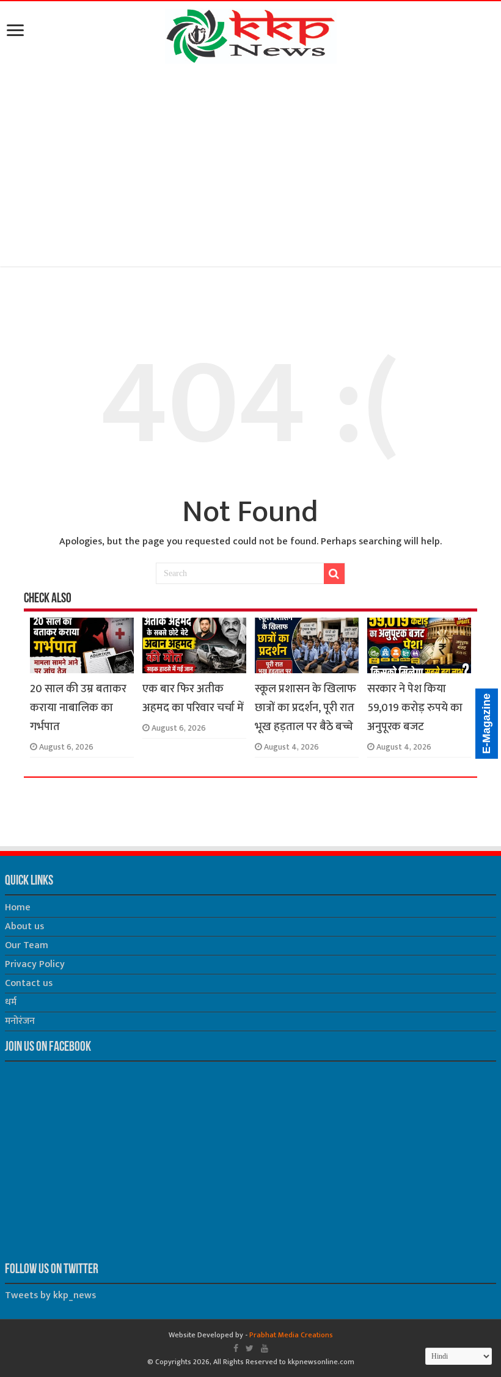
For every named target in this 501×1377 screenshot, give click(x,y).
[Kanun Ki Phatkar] (251, 33)
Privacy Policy (35, 964)
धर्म (10, 1002)
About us (24, 926)
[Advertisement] (250, 167)
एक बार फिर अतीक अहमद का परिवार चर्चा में (193, 698)
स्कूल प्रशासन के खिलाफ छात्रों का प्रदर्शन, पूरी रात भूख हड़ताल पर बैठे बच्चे (305, 707)
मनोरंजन (20, 1021)
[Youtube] (264, 1348)
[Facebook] (236, 1348)
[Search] (334, 573)
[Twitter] (249, 1348)
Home (18, 907)
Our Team (26, 945)
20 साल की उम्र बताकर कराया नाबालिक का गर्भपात (78, 707)
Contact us (29, 983)
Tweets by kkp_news (50, 1295)
